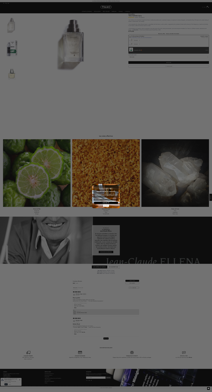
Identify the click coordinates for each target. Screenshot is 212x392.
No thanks (106, 205)
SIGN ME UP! (106, 202)
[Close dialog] (118, 185)
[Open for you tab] (208, 388)
